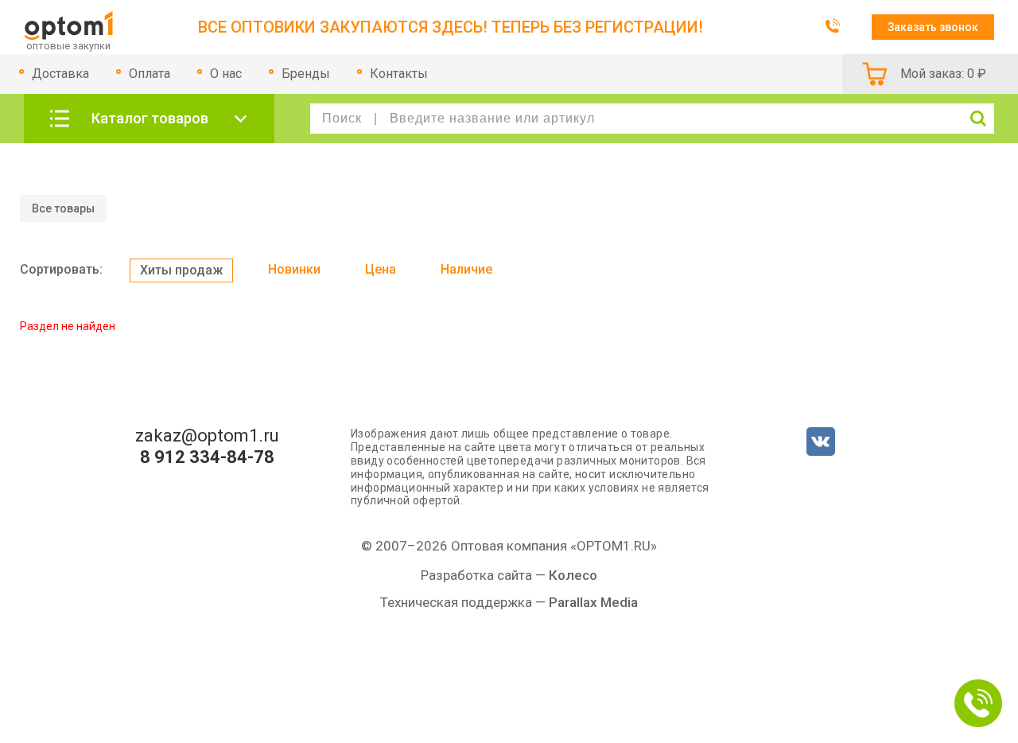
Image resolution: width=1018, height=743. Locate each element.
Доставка (60, 73)
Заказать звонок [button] (933, 27)
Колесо (573, 575)
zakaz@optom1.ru (207, 436)
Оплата (149, 73)
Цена (380, 269)
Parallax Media (593, 602)
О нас (226, 73)
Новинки (294, 269)
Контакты (399, 73)
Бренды (306, 73)
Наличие (466, 269)
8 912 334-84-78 (207, 457)
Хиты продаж (181, 270)
